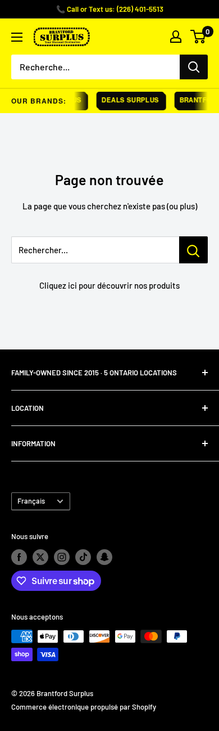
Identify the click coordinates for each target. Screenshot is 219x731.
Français (31, 500)
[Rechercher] (194, 67)
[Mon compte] (175, 36)
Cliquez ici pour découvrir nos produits (109, 285)
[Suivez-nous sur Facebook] (19, 557)
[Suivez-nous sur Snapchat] (104, 557)
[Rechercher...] (193, 249)
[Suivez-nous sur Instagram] (62, 557)
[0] (198, 36)
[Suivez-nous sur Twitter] (40, 557)
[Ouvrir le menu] (16, 37)
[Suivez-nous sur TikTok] (83, 557)
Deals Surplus (129, 100)
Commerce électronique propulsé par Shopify (83, 706)
